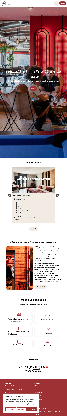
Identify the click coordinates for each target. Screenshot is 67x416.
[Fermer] (37, 395)
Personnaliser (10, 409)
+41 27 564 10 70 (41, 408)
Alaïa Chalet (39, 396)
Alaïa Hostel (39, 399)
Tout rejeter (21, 409)
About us (38, 386)
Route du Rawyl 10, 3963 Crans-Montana (48, 411)
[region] (21, 403)
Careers (38, 389)
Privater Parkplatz (11, 386)
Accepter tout (31, 409)
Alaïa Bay (39, 392)
